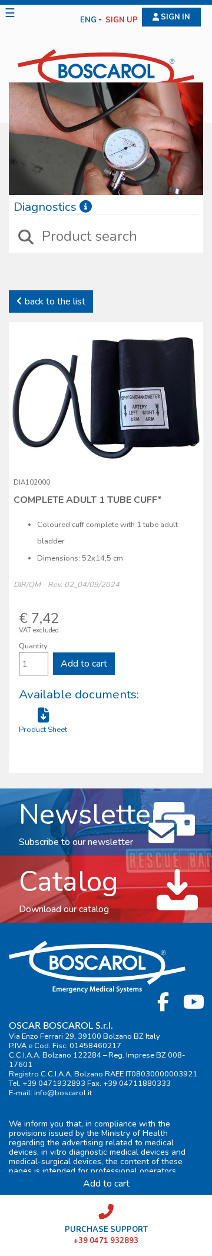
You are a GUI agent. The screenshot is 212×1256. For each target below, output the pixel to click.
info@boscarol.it (63, 1093)
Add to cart (84, 663)
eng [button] (88, 20)
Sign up (121, 20)
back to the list (53, 301)
